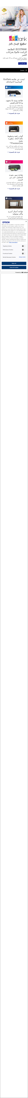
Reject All (14, 263)
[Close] (26, 221)
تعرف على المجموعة (14, 113)
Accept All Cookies (14, 267)
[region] (14, 659)
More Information (13, 242)
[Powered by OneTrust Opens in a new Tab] (21, 273)
